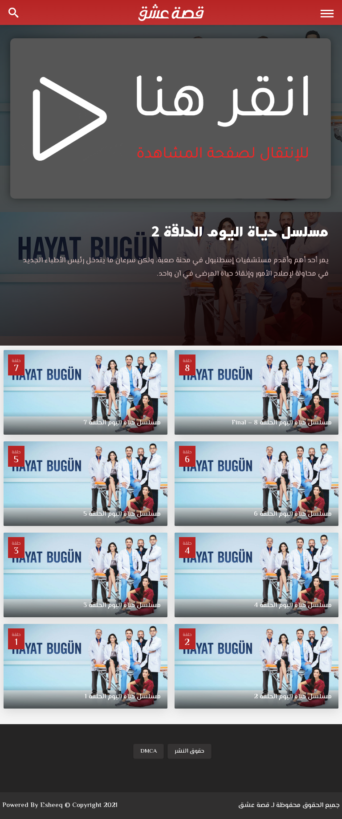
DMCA (148, 751)
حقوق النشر (189, 751)
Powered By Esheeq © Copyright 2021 (60, 805)
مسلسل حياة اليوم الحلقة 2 (240, 232)
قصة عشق (253, 805)
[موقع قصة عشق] (171, 12)
